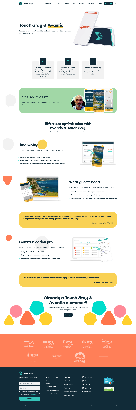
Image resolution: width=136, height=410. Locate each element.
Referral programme (70, 391)
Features (58, 3)
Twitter (87, 384)
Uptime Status (69, 395)
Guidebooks (48, 3)
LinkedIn (88, 388)
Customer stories (51, 387)
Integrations (82, 3)
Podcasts (67, 388)
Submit (29, 398)
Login (100, 3)
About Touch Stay (52, 377)
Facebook (88, 377)
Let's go (68, 315)
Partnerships (68, 384)
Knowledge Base (51, 394)
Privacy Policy (34, 394)
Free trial (108, 3)
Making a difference (52, 390)
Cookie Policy (113, 405)
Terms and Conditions (102, 405)
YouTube (88, 391)
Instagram (88, 381)
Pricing (74, 3)
